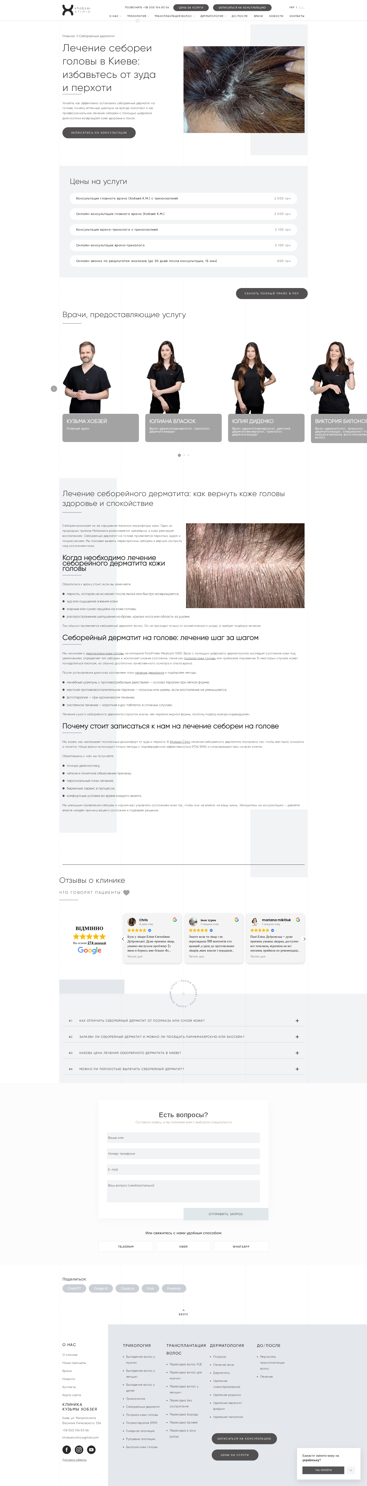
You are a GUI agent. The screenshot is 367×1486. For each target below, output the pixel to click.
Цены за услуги (191, 7)
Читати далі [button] (135, 956)
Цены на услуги (235, 1455)
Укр (292, 7)
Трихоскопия (135, 1398)
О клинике (70, 1354)
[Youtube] (91, 1453)
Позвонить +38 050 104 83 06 (147, 7)
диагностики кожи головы (105, 653)
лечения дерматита (149, 672)
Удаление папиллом (228, 1417)
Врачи (258, 16)
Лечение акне (223, 1364)
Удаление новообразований (226, 1383)
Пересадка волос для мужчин (186, 1375)
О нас (114, 16)
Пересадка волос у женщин (184, 1389)
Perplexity (174, 1288)
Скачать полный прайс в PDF (272, 293)
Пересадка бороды (184, 1414)
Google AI (101, 1288)
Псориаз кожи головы (142, 1414)
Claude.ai (127, 1288)
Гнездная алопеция (140, 1431)
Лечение (266, 1376)
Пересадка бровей (184, 1422)
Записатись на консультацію (99, 132)
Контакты (297, 16)
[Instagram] (80, 1453)
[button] (54, 389)
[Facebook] (68, 1453)
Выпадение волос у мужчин (140, 1359)
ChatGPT (74, 1288)
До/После (240, 16)
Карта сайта (71, 1395)
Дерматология (211, 16)
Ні (351, 1470)
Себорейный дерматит (143, 1406)
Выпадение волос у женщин (140, 1373)
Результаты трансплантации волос (272, 1362)
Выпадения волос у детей (140, 1387)
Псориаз (219, 1356)
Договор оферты (74, 1459)
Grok (150, 1288)
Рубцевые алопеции (140, 1439)
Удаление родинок (227, 1394)
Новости (276, 16)
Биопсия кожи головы (142, 1447)
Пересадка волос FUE (186, 1364)
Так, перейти (323, 1470)
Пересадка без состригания (181, 1403)
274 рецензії (97, 943)
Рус (302, 7)
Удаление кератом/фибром (227, 1405)
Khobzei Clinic (180, 741)
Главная (68, 36)
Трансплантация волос (173, 16)
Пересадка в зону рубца (183, 1433)
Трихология (136, 16)
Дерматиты (221, 1372)
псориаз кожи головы (200, 658)
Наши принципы (74, 1362)
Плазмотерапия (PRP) (141, 1422)
